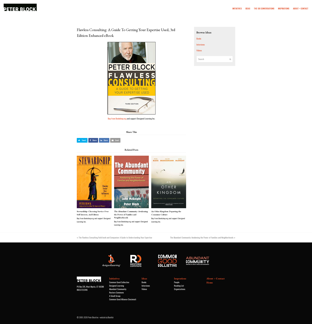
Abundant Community (117, 289)
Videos (199, 50)
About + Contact (215, 278)
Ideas (144, 278)
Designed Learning (116, 285)
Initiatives (114, 278)
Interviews (200, 44)
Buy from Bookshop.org (117, 118)
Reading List (179, 285)
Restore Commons (116, 292)
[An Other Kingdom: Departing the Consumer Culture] (168, 182)
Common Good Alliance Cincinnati (122, 299)
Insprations (180, 278)
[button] (82, 140)
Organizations (179, 289)
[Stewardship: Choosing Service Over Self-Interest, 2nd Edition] (94, 182)
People (176, 282)
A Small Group (114, 295)
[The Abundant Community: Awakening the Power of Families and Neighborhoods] (131, 182)
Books (198, 38)
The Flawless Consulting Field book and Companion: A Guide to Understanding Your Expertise (115, 237)
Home (209, 282)
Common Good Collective (119, 282)
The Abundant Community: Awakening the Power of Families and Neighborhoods (131, 214)
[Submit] (230, 59)
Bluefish (110, 317)
